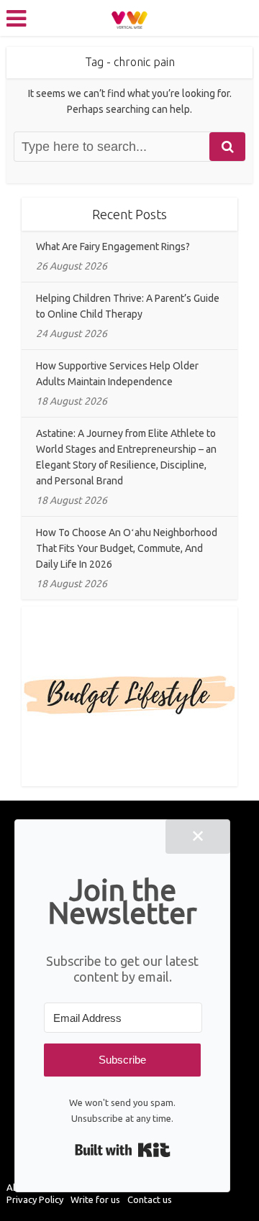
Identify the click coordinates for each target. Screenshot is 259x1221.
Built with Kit (123, 1150)
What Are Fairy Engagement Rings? (113, 246)
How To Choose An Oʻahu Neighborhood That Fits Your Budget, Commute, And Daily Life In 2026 (126, 548)
